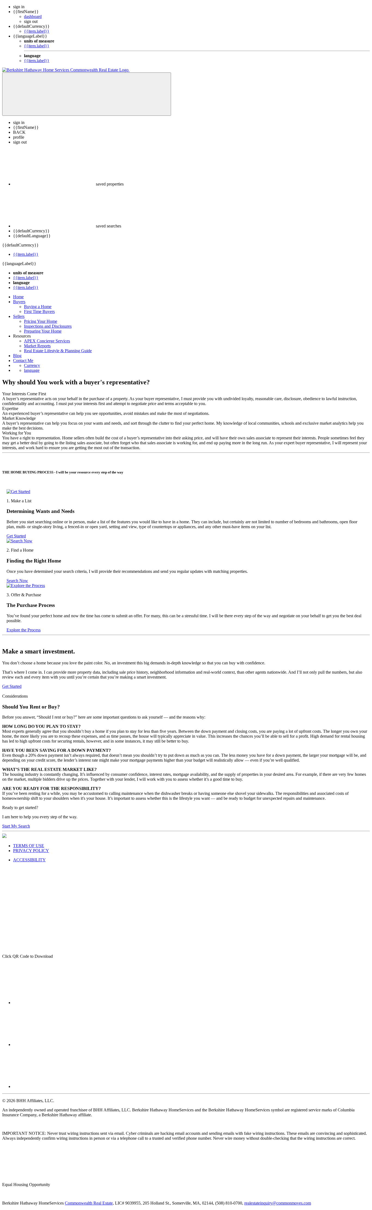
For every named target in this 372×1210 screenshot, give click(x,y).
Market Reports (37, 345)
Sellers (19, 316)
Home (18, 296)
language (31, 370)
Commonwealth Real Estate (89, 1203)
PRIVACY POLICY (31, 850)
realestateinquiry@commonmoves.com (277, 1203)
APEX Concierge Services (47, 341)
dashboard (33, 16)
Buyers (19, 301)
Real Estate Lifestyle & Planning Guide (58, 350)
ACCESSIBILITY (29, 860)
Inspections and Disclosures (48, 326)
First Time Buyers (39, 311)
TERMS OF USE (28, 845)
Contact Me (23, 360)
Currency (32, 365)
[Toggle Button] (86, 94)
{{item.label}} (36, 31)
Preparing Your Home (43, 331)
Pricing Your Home (40, 321)
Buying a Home (37, 306)
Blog (17, 355)
